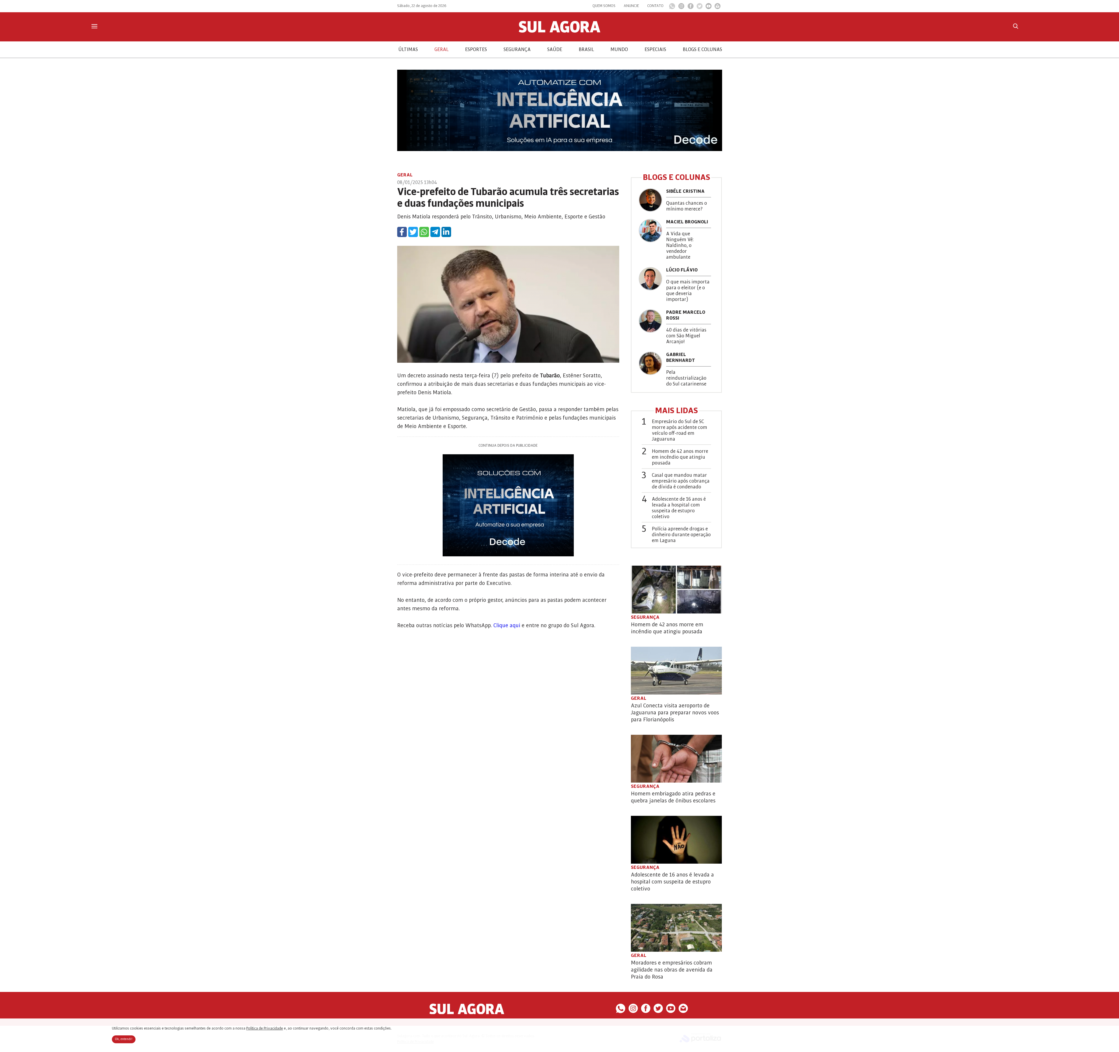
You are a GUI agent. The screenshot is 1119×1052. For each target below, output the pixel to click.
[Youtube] (708, 7)
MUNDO (619, 49)
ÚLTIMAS (408, 49)
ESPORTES (476, 49)
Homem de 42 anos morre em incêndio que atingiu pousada (680, 457)
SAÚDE (554, 49)
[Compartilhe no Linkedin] (446, 232)
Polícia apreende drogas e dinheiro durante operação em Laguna (681, 534)
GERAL (441, 49)
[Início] (559, 31)
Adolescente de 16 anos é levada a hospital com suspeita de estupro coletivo (679, 508)
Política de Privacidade (264, 1028)
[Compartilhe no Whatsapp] (424, 232)
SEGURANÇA (517, 49)
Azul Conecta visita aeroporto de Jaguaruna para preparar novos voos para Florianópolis (675, 713)
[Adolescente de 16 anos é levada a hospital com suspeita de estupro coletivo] (676, 840)
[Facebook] (690, 7)
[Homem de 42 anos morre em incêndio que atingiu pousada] (676, 589)
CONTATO (655, 6)
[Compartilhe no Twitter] (413, 232)
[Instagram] (681, 7)
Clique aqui (506, 625)
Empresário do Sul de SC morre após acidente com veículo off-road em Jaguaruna (679, 430)
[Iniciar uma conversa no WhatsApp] (672, 7)
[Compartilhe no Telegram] (435, 232)
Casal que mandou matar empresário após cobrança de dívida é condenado (681, 481)
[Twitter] (699, 7)
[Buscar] (1015, 26)
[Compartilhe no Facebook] (402, 232)
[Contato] (718, 7)
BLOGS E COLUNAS (702, 49)
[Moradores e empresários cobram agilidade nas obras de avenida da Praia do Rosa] (676, 928)
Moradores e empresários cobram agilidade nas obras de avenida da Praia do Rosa (671, 970)
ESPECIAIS (655, 49)
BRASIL (586, 49)
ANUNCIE (631, 6)
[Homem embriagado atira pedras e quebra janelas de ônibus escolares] (676, 759)
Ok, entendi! (124, 1039)
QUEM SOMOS (603, 6)
